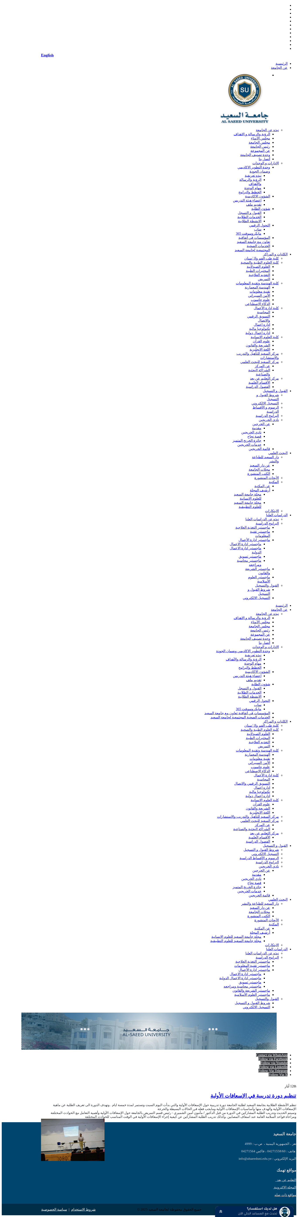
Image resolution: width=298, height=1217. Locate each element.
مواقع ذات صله (285, 1195)
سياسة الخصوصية (54, 1209)
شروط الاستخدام (83, 1209)
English (47, 55)
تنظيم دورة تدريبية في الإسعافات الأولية (253, 1095)
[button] (254, 1211)
